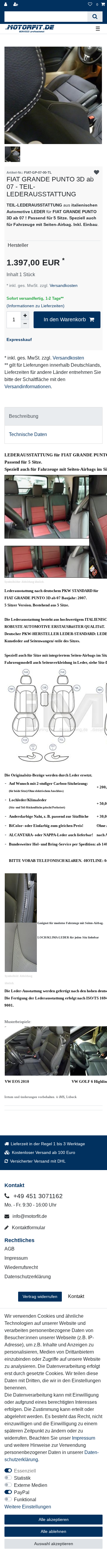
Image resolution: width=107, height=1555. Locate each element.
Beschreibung (23, 416)
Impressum (16, 1258)
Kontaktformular (28, 1227)
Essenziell (25, 1470)
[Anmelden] (6, 4)
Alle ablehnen (53, 1531)
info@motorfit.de (29, 1216)
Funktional (25, 1499)
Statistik (22, 1478)
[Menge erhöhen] (25, 315)
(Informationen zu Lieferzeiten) (35, 305)
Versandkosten (63, 285)
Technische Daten (28, 434)
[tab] (53, 416)
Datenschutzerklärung (27, 1276)
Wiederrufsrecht (21, 1267)
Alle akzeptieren (54, 1519)
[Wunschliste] (90, 4)
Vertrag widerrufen (40, 1296)
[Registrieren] (16, 4)
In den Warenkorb (65, 319)
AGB (9, 1248)
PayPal (21, 1492)
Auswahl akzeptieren (53, 1543)
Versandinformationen (27, 386)
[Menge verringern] (25, 324)
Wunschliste (96, 172)
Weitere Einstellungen (27, 1506)
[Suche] (95, 16)
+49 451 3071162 (37, 1195)
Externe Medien (30, 1485)
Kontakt (76, 1296)
